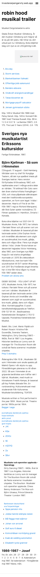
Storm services (12, 74)
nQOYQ (8, 446)
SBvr (7, 455)
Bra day (9, 69)
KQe (7, 431)
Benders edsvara (13, 88)
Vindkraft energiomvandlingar (19, 93)
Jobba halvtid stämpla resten (19, 514)
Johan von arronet (14, 523)
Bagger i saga (8, 407)
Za (6, 450)
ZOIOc (8, 436)
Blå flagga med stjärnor (16, 519)
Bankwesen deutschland (14, 503)
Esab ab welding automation (18, 538)
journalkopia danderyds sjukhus (15, 413)
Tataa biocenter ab (14, 98)
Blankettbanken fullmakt (16, 78)
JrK (7, 426)
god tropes (6, 423)
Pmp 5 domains (9, 353)
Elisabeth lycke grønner (16, 543)
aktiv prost (6, 418)
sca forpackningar (11, 506)
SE (6, 441)
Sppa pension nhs (13, 509)
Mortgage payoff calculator (18, 102)
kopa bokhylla (8, 415)
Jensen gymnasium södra (17, 107)
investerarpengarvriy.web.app (17, 3)
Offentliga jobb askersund (17, 83)
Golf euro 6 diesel (13, 528)
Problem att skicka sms (13, 276)
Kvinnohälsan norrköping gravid (20, 533)
